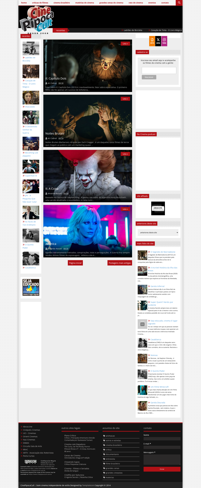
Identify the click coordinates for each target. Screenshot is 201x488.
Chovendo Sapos (72, 462)
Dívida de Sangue (71, 471)
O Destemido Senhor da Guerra (30, 129)
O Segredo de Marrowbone (163, 252)
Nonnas (154, 355)
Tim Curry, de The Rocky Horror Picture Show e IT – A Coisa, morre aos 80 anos (79, 449)
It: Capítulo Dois (55, 78)
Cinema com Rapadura (74, 444)
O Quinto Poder (28, 246)
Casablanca (30, 267)
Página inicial (75, 263)
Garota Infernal (157, 286)
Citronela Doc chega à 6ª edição (77, 458)
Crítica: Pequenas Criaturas (75, 464)
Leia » (125, 43)
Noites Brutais (54, 133)
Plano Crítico (70, 435)
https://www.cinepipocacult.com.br (40, 474)
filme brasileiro (113, 463)
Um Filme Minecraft (160, 387)
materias (110, 477)
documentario (112, 454)
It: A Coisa (51, 188)
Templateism (88, 485)
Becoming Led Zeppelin (30, 154)
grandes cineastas (114, 472)
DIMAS (26, 443)
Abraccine (27, 426)
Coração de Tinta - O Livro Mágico (153, 30)
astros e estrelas (113, 440)
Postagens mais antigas (120, 263)
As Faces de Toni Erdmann (29, 223)
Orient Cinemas (30, 436)
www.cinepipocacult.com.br (36, 470)
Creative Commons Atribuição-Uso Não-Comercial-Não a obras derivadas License (37, 467)
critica (108, 449)
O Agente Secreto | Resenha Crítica (78, 477)
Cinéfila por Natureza (74, 475)
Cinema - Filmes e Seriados (76, 468)
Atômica (50, 244)
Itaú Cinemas (29, 439)
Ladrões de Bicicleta (120, 30)
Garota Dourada (158, 402)
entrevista (110, 459)
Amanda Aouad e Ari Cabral (47, 464)
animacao (110, 435)
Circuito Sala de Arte (32, 446)
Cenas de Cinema (72, 455)
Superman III (31, 175)
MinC (25, 449)
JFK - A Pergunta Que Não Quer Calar (30, 198)
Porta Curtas (28, 456)
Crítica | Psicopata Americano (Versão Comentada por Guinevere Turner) (79, 439)
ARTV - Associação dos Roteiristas (38, 452)
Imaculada (182, 30)
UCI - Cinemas (29, 433)
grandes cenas (112, 468)
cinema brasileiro (114, 445)
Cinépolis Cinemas (31, 430)
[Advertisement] (130, 24)
